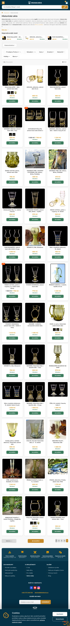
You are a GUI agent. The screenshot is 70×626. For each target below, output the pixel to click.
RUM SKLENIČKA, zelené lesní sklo (57, 37)
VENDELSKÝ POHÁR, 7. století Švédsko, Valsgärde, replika (12, 519)
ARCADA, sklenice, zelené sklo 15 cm (36, 37)
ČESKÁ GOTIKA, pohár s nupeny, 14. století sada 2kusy (12, 286)
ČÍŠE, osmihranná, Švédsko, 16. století (12, 480)
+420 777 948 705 (27, 592)
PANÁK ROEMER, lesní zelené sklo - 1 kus (58, 518)
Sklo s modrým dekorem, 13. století (58, 248)
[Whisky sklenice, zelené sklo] (13, 134)
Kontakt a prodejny (10, 567)
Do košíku (12, 101)
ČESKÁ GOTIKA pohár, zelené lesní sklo (12, 171)
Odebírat (45, 602)
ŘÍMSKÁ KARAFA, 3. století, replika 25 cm (57, 285)
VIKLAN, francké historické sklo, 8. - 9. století (35, 441)
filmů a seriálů (39, 24)
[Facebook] (31, 587)
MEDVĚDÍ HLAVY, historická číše (57, 441)
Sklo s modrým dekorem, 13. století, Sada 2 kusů (12, 404)
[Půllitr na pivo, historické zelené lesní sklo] (15, 92)
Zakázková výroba (53, 567)
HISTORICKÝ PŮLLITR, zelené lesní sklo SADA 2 (35, 129)
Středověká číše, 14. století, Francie (12, 210)
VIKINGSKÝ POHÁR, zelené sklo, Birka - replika (35, 210)
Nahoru (8, 541)
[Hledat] (65, 7)
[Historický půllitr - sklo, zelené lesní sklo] (12, 92)
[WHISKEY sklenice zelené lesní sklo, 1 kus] (10, 134)
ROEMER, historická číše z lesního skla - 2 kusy (35, 404)
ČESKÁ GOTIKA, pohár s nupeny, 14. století (57, 210)
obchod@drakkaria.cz (41, 592)
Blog (49, 576)
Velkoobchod (9, 573)
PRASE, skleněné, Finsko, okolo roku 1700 (58, 480)
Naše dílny (29, 570)
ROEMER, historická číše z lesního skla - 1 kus (35, 366)
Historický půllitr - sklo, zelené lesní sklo (14, 37)
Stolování (6, 12)
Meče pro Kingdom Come (56, 570)
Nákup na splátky (10, 576)
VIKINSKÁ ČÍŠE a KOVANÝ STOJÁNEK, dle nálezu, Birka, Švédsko (35, 172)
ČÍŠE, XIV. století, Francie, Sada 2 (58, 404)
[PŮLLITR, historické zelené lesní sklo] (8, 92)
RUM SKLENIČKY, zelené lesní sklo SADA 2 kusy (12, 248)
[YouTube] (35, 587)
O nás (28, 567)
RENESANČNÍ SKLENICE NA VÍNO (57, 366)
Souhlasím (60, 614)
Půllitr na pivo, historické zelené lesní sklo (58, 325)
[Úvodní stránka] (2, 12)
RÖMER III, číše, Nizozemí (12, 366)
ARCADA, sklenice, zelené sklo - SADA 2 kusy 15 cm (57, 129)
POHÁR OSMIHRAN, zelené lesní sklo (35, 285)
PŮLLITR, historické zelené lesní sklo (35, 518)
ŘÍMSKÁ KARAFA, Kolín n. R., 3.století (35, 480)
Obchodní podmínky (11, 570)
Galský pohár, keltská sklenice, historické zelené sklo (12, 442)
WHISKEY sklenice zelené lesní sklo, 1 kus (12, 129)
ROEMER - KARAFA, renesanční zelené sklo (35, 325)
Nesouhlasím (60, 619)
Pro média (29, 573)
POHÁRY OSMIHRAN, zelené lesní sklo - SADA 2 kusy (12, 325)
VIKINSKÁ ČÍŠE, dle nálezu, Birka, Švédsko (57, 171)
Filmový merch (52, 573)
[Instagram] (38, 587)
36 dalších (35, 541)
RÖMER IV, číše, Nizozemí (35, 247)
